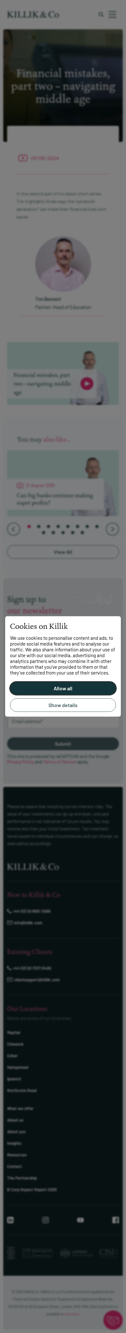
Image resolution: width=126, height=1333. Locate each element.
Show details (63, 705)
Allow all (63, 688)
